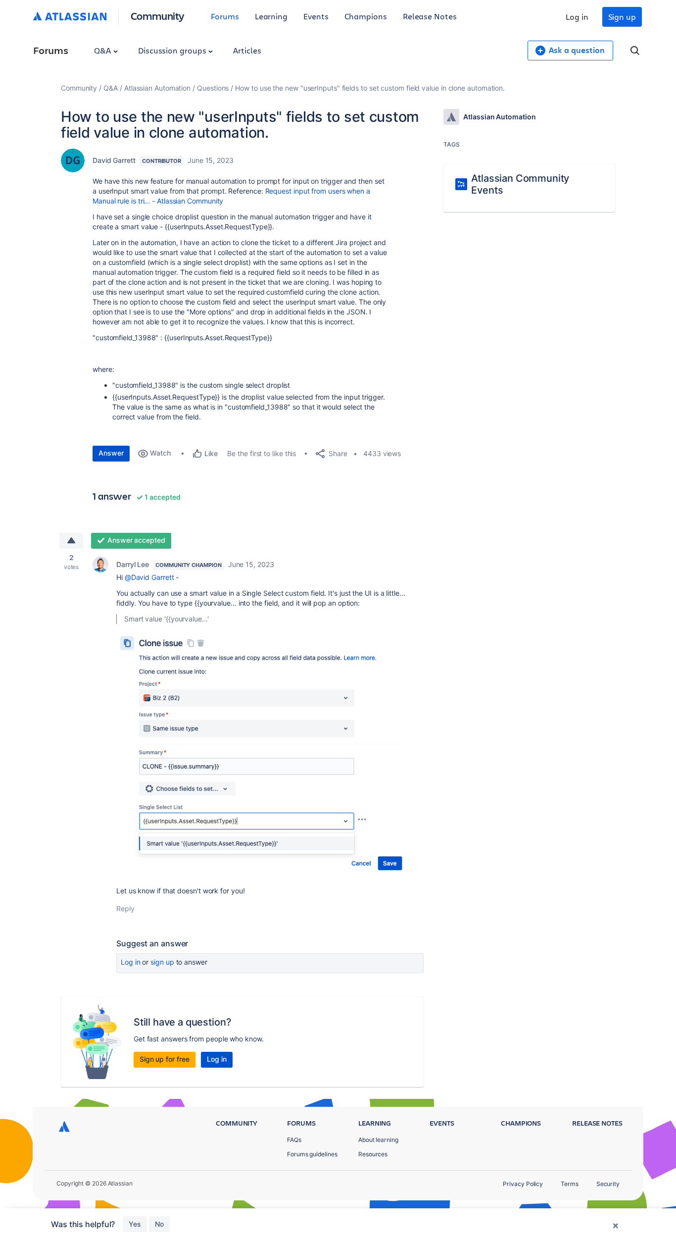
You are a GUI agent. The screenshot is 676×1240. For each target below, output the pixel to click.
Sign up (622, 16)
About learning (378, 1139)
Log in (577, 16)
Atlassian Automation (157, 88)
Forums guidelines (312, 1154)
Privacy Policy (523, 1184)
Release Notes (430, 16)
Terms (570, 1184)
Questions (213, 88)
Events (316, 16)
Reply (125, 908)
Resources (372, 1154)
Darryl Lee (132, 564)
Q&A (103, 50)
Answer (111, 453)
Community (158, 15)
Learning (271, 16)
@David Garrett (149, 577)
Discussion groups (173, 50)
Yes (135, 1224)
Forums (225, 16)
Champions (365, 16)
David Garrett (114, 160)
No (159, 1224)
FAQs (294, 1139)
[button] (264, 755)
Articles (247, 50)
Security (608, 1184)
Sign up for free (165, 1059)
